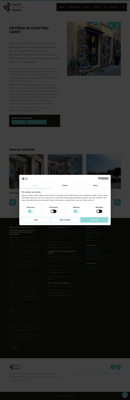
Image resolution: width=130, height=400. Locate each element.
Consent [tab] (34, 185)
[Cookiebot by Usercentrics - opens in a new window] (99, 178)
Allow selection (65, 220)
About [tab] (95, 185)
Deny (36, 220)
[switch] (53, 211)
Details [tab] (65, 185)
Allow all (94, 220)
